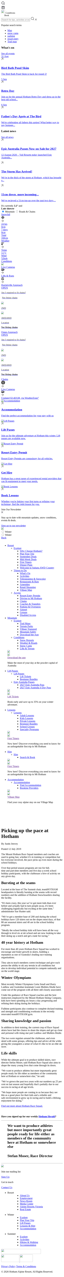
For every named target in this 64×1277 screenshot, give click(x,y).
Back (3, 537)
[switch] (3, 532)
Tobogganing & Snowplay (33, 579)
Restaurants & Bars (29, 581)
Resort (10, 545)
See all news (7, 137)
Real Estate (25, 1209)
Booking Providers (29, 788)
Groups (23, 612)
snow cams (12, 33)
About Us (25, 1195)
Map (9, 30)
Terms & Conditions (26, 1266)
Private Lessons (27, 721)
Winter (8, 531)
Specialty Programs (29, 729)
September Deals (28, 556)
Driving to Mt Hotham (31, 598)
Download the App (29, 634)
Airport (23, 609)
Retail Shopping (28, 587)
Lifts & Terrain (27, 648)
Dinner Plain (26, 565)
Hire (9, 751)
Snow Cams (26, 645)
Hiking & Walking (29, 1242)
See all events (8, 53)
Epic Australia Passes (24, 682)
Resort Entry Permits (30, 595)
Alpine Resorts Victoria (31, 1206)
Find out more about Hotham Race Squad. (22, 1106)
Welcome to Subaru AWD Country (37, 567)
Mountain (10, 211)
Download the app (16, 657)
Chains (23, 601)
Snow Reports (27, 640)
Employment (26, 1198)
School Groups (27, 726)
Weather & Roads (28, 643)
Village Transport (28, 629)
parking (11, 36)
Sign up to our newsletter (13, 525)
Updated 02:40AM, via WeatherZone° (20, 398)
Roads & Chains (27, 211)
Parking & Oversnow (30, 606)
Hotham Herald (47, 1116)
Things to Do (20, 570)
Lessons (11, 710)
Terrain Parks (26, 626)
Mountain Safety (28, 632)
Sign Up (5, 1177)
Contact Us (6, 1187)
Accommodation (15, 779)
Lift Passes (12, 671)
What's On (25, 573)
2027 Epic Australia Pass (32, 684)
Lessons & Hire (27, 1225)
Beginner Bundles (29, 679)
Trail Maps (25, 623)
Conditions (19, 637)
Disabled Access (28, 615)
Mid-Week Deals (28, 559)
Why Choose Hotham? (31, 551)
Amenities (25, 584)
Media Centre (26, 1204)
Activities (24, 576)
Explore (17, 548)
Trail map (12, 41)
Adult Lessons (27, 715)
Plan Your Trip (27, 553)
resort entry (12, 38)
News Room (26, 1201)
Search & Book (27, 757)
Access (17, 592)
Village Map (26, 590)
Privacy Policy (8, 1266)
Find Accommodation (30, 785)
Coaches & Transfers (30, 604)
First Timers (26, 562)
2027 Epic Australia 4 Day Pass (35, 687)
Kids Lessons (26, 718)
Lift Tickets (25, 676)
